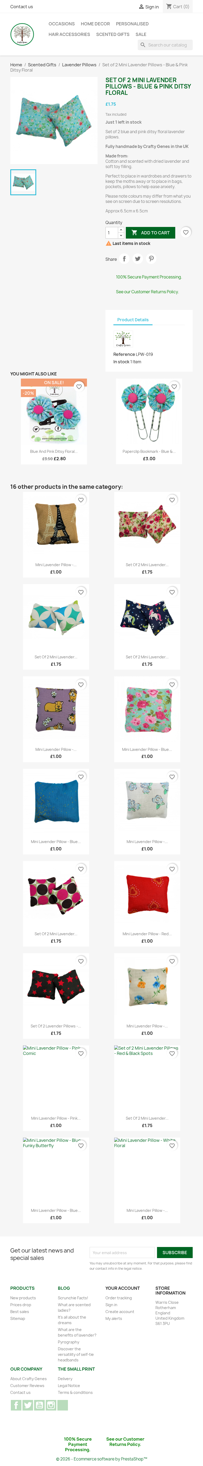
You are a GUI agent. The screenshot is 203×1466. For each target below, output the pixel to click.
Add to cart (150, 232)
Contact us (21, 7)
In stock (121, 361)
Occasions (62, 24)
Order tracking (118, 1297)
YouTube (39, 1405)
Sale (141, 34)
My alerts (113, 1318)
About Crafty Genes (28, 1378)
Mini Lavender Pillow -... (56, 564)
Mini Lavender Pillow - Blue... (147, 749)
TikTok (62, 1405)
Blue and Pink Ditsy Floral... (54, 451)
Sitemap (17, 1318)
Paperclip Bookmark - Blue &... (149, 451)
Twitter (27, 1405)
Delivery (65, 1378)
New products (23, 1297)
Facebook (16, 1405)
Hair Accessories (69, 34)
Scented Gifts (113, 34)
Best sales (19, 1311)
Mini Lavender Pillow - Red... (147, 933)
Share (124, 258)
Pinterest (151, 258)
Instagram (51, 1405)
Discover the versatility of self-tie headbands (76, 1354)
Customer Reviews (27, 1385)
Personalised (132, 24)
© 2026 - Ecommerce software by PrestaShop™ (101, 1459)
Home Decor (95, 24)
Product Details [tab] (133, 320)
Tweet (137, 258)
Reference (124, 354)
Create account (119, 1311)
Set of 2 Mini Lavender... (147, 564)
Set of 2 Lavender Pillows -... (56, 1025)
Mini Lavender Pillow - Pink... (56, 1118)
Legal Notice (69, 1385)
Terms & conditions (75, 1392)
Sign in (111, 1304)
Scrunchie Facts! (73, 1297)
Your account (122, 1288)
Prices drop (20, 1304)
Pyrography (68, 1341)
